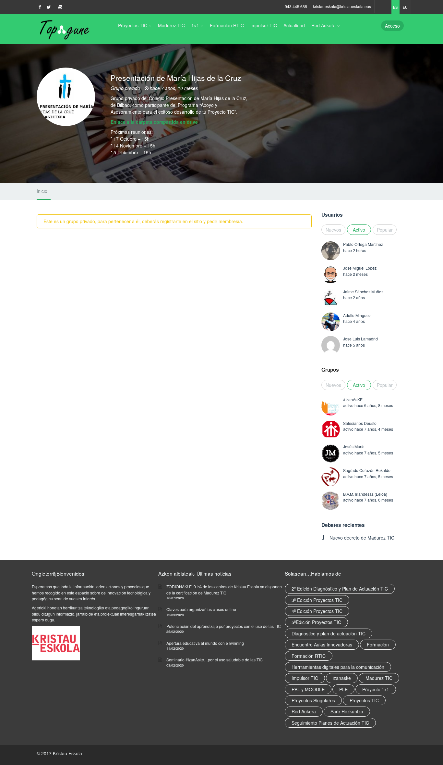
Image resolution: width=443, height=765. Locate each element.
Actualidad (294, 25)
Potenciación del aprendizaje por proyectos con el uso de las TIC (223, 626)
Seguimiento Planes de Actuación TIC (330, 723)
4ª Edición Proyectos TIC (317, 611)
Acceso (392, 25)
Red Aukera (323, 25)
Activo (359, 229)
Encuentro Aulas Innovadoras (322, 644)
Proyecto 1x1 (375, 689)
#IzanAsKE (353, 399)
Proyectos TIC (132, 25)
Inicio (42, 191)
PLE (343, 689)
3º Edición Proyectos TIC (317, 600)
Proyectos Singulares (313, 700)
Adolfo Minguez (357, 315)
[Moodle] (60, 6)
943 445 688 (296, 6)
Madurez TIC (171, 25)
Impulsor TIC (263, 25)
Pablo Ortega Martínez (363, 244)
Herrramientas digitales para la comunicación (338, 667)
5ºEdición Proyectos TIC (316, 622)
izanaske (342, 678)
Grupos (330, 369)
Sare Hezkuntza (346, 711)
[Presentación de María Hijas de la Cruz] (66, 101)
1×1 (195, 25)
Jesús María (354, 446)
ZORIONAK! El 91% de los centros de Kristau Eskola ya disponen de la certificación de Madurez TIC (224, 589)
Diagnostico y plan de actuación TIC (328, 633)
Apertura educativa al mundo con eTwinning (205, 643)
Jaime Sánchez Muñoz (363, 291)
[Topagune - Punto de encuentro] (63, 29)
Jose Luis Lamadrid (360, 338)
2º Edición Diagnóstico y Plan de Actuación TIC (340, 588)
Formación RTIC (227, 25)
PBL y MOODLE (308, 689)
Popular (385, 229)
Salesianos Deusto (360, 423)
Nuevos (333, 229)
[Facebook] (40, 6)
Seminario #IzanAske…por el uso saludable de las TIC (214, 659)
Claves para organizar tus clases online (201, 609)
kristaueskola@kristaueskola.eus (342, 6)
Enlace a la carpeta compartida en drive (154, 122)
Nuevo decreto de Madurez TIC (361, 538)
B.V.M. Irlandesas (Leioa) (365, 494)
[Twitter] (48, 6)
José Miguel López (360, 268)
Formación (378, 644)
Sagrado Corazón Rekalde (366, 470)
